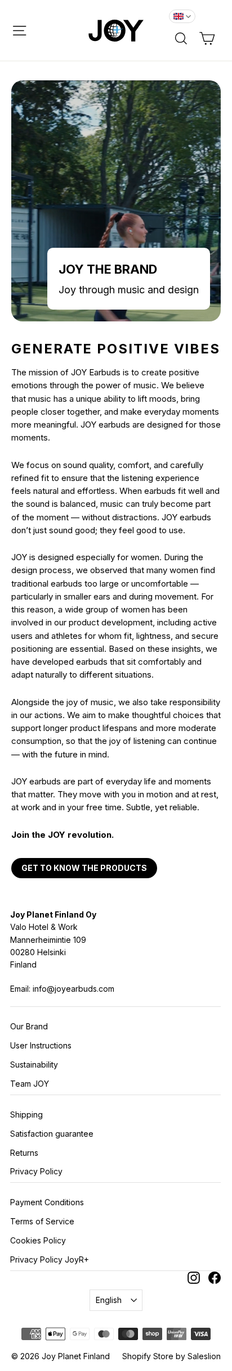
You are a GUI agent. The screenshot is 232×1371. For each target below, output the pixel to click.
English (109, 1300)
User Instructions (41, 1045)
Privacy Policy (36, 1171)
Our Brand (29, 1026)
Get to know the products (84, 868)
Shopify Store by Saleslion (171, 1356)
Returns (24, 1152)
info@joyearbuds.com (73, 988)
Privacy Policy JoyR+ (49, 1259)
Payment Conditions (47, 1202)
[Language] (182, 16)
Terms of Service (42, 1221)
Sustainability (34, 1064)
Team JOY (29, 1083)
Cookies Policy (38, 1240)
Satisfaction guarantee (51, 1133)
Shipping (26, 1114)
